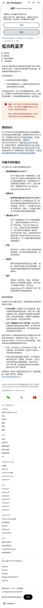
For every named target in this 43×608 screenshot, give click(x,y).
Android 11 (5, 510)
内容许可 (23, 384)
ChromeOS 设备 (7, 473)
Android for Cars (7, 476)
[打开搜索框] (29, 2)
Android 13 (5, 503)
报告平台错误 (6, 542)
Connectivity (9, 41)
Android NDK (6, 533)
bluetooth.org (16, 288)
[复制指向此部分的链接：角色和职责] (15, 297)
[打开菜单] (3, 2)
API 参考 (4, 526)
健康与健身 (5, 446)
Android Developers (8, 38)
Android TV (6, 480)
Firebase (5, 573)
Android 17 (5, 489)
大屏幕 (4, 466)
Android (4, 409)
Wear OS (5, 469)
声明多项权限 (27, 137)
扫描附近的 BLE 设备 (31, 145)
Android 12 (5, 506)
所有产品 (5, 580)
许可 (13, 588)
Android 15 (5, 496)
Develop (20, 38)
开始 (21, 32)
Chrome (4, 570)
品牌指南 (20, 588)
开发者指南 (5, 522)
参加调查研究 (6, 553)
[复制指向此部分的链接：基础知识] (14, 127)
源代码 (4, 419)
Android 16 (5, 492)
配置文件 (30, 201)
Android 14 (5, 499)
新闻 (3, 423)
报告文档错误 (6, 546)
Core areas (29, 38)
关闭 (21, 25)
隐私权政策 (5, 453)
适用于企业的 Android (9, 412)
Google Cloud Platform (10, 577)
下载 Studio (6, 529)
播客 (3, 430)
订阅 (28, 597)
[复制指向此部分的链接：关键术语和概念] (22, 162)
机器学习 (5, 443)
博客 (3, 426)
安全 (3, 416)
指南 (17, 41)
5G (3, 457)
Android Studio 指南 (9, 519)
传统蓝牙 (7, 91)
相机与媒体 (5, 450)
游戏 (3, 439)
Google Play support (9, 549)
